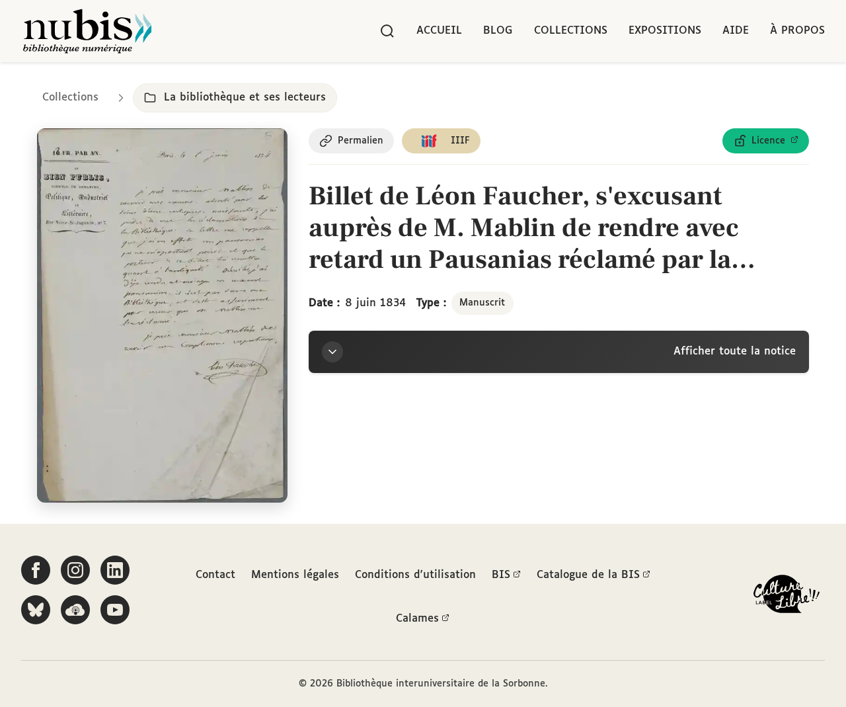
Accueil (439, 30)
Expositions (665, 30)
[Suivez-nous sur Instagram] (75, 570)
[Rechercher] (387, 31)
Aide (735, 30)
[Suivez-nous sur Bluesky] (35, 609)
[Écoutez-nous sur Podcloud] (75, 609)
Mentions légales (295, 575)
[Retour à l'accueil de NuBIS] (87, 31)
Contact (215, 575)
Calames (417, 618)
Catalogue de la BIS (588, 575)
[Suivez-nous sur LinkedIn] (115, 570)
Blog (498, 30)
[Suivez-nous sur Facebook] (35, 570)
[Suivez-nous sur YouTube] (115, 609)
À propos (797, 30)
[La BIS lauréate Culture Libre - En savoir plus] (786, 597)
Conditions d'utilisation (415, 575)
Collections (570, 30)
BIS (501, 575)
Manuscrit (482, 303)
